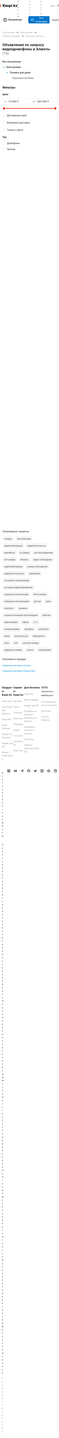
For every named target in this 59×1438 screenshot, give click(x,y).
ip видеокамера (12, 629)
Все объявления (11, 61)
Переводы (18, 724)
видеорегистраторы (14, 573)
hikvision (24, 559)
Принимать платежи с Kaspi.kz (29, 730)
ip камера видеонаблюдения (18, 587)
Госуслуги (18, 735)
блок (6, 643)
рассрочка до (21, 636)
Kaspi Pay (28, 694)
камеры (8, 539)
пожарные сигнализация (16, 601)
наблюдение (45, 650)
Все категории (41, 19)
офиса (25, 622)
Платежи (17, 713)
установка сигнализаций (16, 580)
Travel (16, 707)
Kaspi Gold (7, 701)
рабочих (46, 615)
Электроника (13, 67)
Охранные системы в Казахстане (18, 671)
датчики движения (43, 552)
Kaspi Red (6, 719)
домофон (29, 629)
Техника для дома (20, 72)
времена (23, 608)
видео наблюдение (42, 559)
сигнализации (24, 539)
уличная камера (31, 643)
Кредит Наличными (7, 755)
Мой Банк (18, 718)
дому (48, 601)
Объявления (15, 19)
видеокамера (11, 622)
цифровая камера (13, 650)
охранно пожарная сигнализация (21, 615)
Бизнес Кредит (31, 700)
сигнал (30, 650)
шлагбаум (43, 629)
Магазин (17, 701)
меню (7, 636)
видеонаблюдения (13, 546)
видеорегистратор (36, 546)
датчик (37, 601)
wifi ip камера (40, 594)
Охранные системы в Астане (16, 665)
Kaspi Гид (18, 750)
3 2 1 (35, 622)
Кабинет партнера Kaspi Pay (31, 748)
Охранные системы (23, 78)
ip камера (24, 552)
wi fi (16, 643)
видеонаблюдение (13, 566)
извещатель (39, 636)
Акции (16, 730)
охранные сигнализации (16, 594)
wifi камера (9, 559)
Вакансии (46, 711)
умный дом (34, 573)
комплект (9, 608)
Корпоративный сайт (2, 1405)
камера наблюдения (37, 566)
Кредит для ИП (31, 705)
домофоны (9, 552)
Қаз (52, 5)
